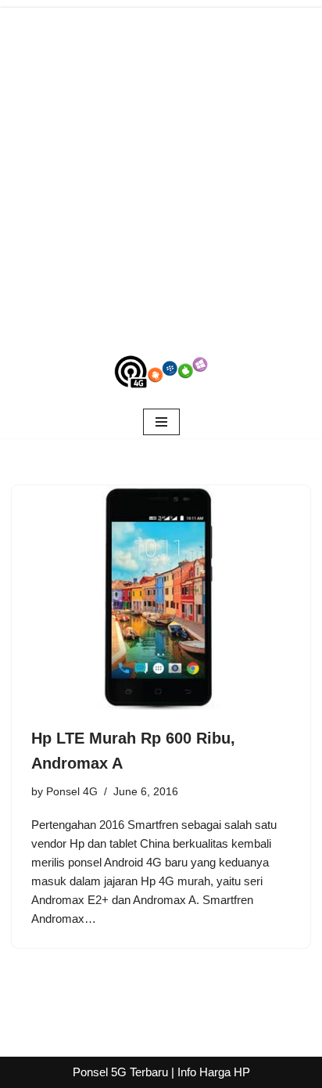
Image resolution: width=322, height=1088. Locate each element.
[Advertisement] (161, 169)
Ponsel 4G (72, 792)
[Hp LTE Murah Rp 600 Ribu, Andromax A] (161, 597)
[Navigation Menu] (161, 422)
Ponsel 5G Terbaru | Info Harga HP (161, 1072)
